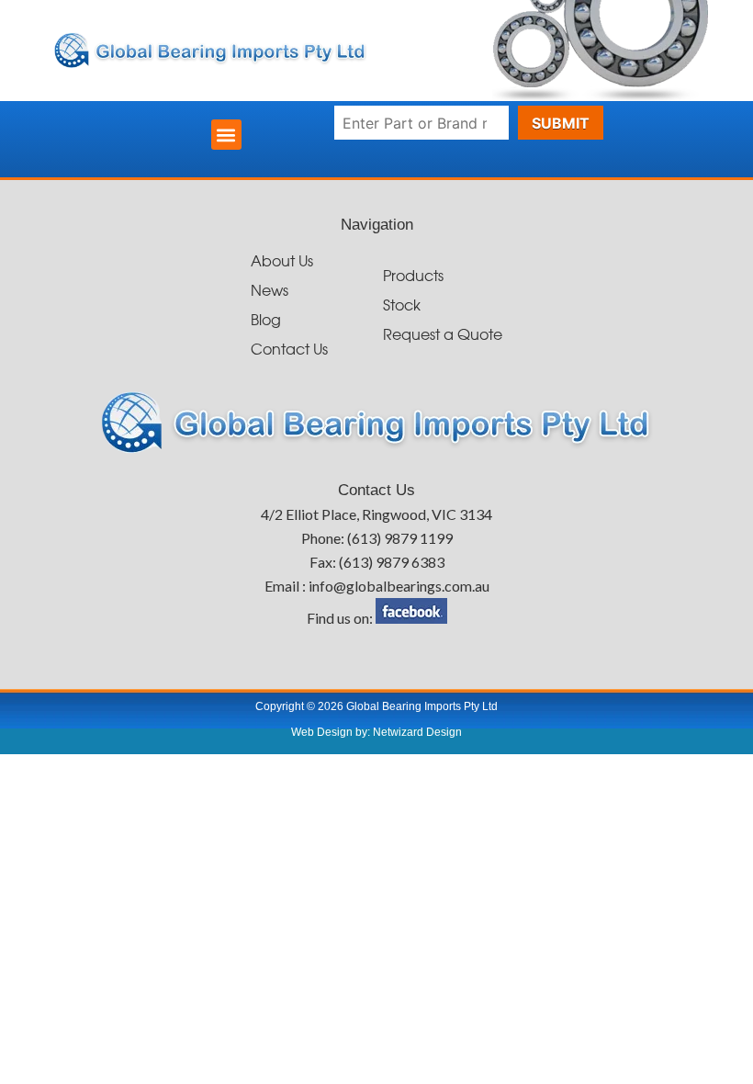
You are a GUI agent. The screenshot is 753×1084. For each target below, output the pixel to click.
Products (413, 277)
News (269, 292)
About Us (282, 262)
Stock (402, 306)
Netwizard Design (416, 732)
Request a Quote (442, 336)
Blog (266, 321)
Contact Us (289, 350)
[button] (226, 134)
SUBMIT (561, 123)
